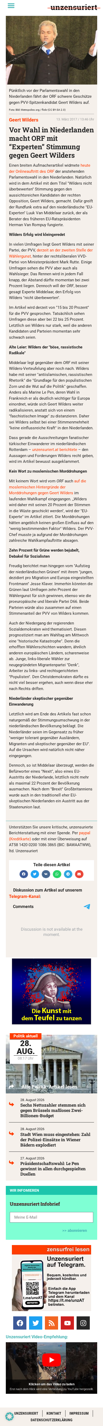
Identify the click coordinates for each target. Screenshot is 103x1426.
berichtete (54, 449)
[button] (11, 5)
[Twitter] (35, 1323)
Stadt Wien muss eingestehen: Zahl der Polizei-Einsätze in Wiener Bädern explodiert (55, 1139)
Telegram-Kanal (24, 896)
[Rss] (51, 1323)
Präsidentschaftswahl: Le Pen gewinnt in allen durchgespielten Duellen (53, 1169)
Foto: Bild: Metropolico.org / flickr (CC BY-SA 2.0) (37, 109)
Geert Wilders (23, 120)
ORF (50, 171)
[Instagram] (83, 1323)
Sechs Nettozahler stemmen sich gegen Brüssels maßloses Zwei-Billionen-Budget (53, 1110)
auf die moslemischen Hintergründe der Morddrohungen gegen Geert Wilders (47, 487)
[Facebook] (19, 1323)
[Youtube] (67, 1323)
